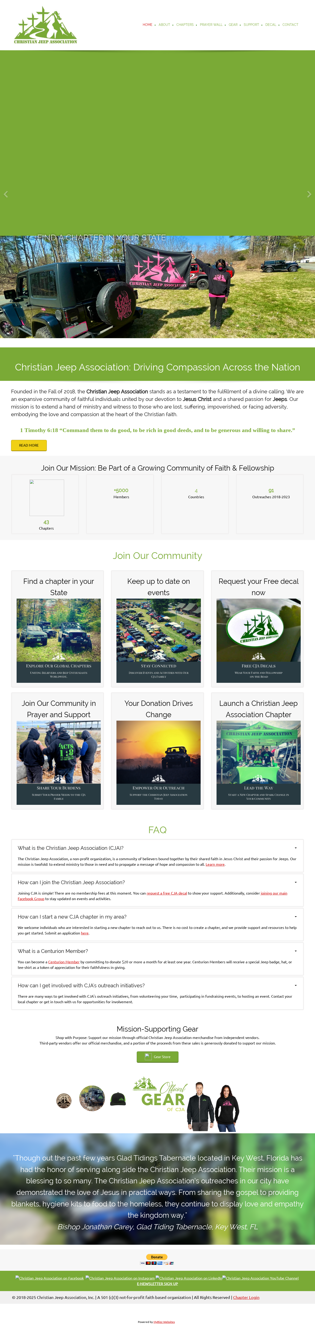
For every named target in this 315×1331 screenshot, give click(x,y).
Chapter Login (246, 1297)
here (85, 933)
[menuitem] (148, 25)
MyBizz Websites (164, 1321)
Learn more (215, 864)
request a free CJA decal (167, 893)
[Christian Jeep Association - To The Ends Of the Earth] (45, 25)
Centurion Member (64, 962)
